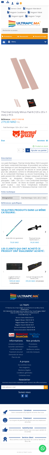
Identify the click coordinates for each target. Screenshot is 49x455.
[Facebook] (22, 395)
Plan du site (16, 357)
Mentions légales (24, 370)
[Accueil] (4, 41)
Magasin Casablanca (18, 12)
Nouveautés (24, 36)
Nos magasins (24, 367)
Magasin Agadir (17, 16)
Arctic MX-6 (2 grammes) (14, 238)
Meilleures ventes (33, 349)
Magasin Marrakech (33, 8)
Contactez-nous (24, 375)
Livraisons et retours (16, 344)
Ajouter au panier (39, 150)
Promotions (8, 36)
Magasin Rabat (36, 12)
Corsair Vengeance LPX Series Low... (34, 277)
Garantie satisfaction (16, 347)
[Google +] (26, 395)
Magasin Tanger (34, 16)
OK (45, 30)
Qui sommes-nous (24, 365)
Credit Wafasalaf (16, 349)
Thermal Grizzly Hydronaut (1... (34, 239)
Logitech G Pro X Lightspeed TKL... (14, 277)
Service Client (15, 8)
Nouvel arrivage (40, 36)
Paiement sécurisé (16, 352)
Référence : (6, 119)
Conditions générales (24, 373)
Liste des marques (33, 352)
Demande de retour (16, 354)
